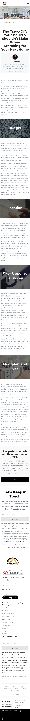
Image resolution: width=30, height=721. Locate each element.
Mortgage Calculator (7, 631)
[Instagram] (9, 590)
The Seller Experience (7, 625)
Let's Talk (4, 628)
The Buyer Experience (8, 622)
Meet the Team (6, 611)
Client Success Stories (8, 613)
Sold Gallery (5, 634)
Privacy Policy (15, 694)
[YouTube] (6, 590)
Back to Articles (9, 22)
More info (4, 714)
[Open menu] (28, 3)
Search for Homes (7, 608)
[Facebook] (3, 590)
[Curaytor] (10, 599)
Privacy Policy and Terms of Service (14, 541)
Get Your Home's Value (8, 616)
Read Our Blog (6, 619)
